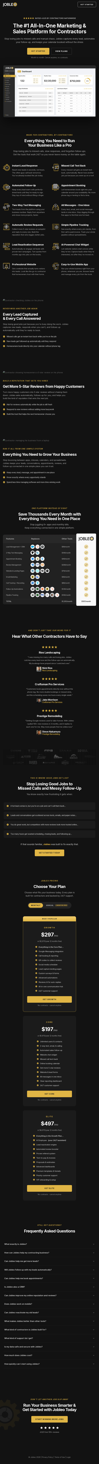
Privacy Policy (47, 1457)
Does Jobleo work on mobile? (18, 1304)
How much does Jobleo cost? (18, 1355)
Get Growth (49, 999)
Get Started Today (49, 853)
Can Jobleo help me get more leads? (21, 1261)
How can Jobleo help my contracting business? (26, 1252)
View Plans (61, 51)
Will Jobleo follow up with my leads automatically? (28, 1270)
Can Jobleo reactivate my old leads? (21, 1312)
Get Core (50, 1094)
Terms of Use (60, 1457)
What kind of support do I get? (18, 1338)
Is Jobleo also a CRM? (14, 1287)
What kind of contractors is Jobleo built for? (25, 1329)
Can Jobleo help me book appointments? (23, 1278)
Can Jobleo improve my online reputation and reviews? (30, 1295)
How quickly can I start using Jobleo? (22, 1364)
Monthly (35, 905)
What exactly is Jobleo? (15, 1244)
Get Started (86, 4)
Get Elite (49, 1188)
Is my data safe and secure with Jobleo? (23, 1346)
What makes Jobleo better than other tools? (25, 1321)
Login (68, 1457)
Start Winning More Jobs (49, 1419)
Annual (56, 905)
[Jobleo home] (10, 4)
